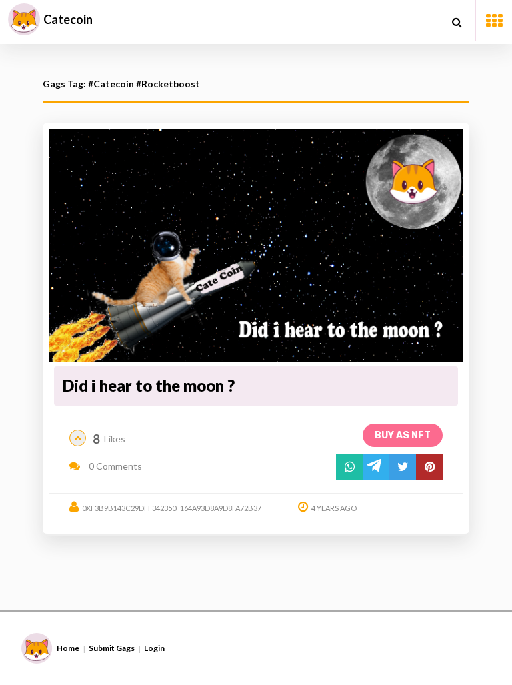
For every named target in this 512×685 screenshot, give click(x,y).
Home (68, 648)
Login (154, 648)
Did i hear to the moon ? (149, 385)
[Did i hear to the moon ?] (256, 245)
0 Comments (114, 466)
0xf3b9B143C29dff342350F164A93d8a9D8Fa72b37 (171, 508)
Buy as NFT (403, 435)
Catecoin (68, 19)
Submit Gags (112, 648)
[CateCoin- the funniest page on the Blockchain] (24, 19)
